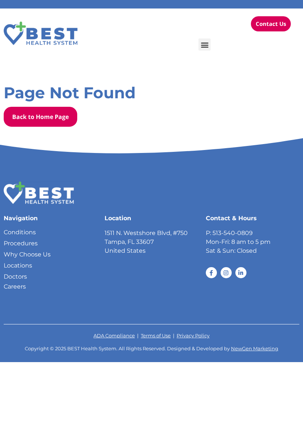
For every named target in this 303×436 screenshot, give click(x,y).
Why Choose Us (27, 254)
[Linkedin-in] (240, 272)
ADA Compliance (114, 335)
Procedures (21, 243)
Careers (15, 286)
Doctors (15, 276)
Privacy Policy (193, 335)
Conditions (20, 232)
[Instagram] (226, 272)
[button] (204, 44)
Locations (18, 265)
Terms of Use (156, 335)
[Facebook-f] (211, 272)
